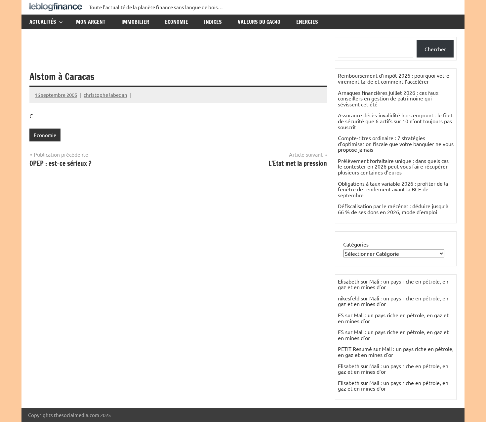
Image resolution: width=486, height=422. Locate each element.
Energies (307, 21)
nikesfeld (348, 298)
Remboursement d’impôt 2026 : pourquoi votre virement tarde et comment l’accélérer (393, 78)
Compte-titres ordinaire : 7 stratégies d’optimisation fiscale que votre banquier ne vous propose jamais (396, 143)
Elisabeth (348, 366)
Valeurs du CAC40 (259, 21)
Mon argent (90, 21)
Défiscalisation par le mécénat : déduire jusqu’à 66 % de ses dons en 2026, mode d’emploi (393, 209)
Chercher (435, 49)
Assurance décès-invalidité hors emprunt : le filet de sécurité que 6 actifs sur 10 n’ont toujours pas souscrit (395, 121)
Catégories (356, 244)
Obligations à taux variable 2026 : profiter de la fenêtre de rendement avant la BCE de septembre (393, 189)
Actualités (42, 21)
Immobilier (135, 21)
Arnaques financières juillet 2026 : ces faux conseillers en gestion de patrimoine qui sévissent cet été (388, 98)
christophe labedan (105, 95)
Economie (176, 21)
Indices (213, 21)
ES (341, 315)
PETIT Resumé (355, 348)
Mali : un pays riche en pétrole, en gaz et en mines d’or (393, 284)
